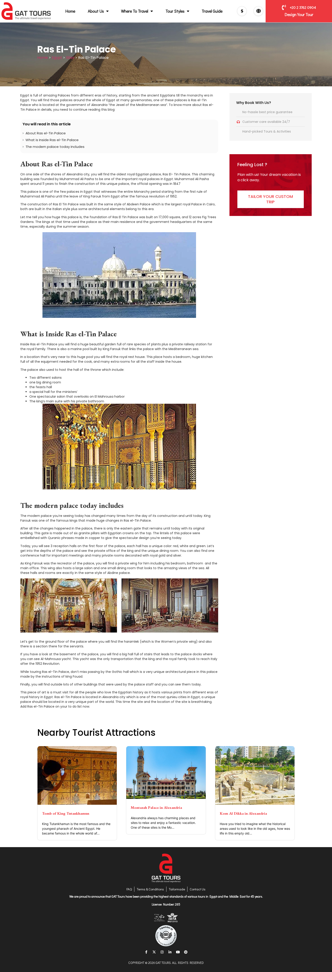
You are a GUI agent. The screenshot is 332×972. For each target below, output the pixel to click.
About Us (96, 11)
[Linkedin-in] (170, 952)
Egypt (57, 57)
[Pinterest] (185, 952)
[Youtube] (178, 952)
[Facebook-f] (146, 952)
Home (70, 11)
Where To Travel (134, 11)
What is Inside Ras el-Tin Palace (52, 140)
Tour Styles (175, 11)
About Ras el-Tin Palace (46, 133)
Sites (70, 57)
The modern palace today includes (55, 146)
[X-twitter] (154, 952)
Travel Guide (212, 11)
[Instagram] (162, 952)
